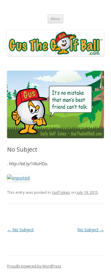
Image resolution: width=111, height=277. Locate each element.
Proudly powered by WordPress (34, 266)
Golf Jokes (61, 192)
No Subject (20, 229)
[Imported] (18, 178)
